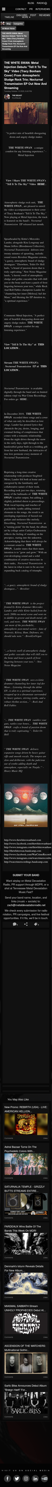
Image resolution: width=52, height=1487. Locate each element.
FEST (33, 15)
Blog (8, 23)
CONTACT (20, 9)
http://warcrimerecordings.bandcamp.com (26, 861)
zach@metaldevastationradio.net (25, 905)
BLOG (31, 3)
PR (31, 9)
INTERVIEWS (43, 9)
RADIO (40, 3)
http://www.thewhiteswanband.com (22, 840)
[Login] (45, 3)
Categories (18, 23)
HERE (41, 184)
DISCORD (21, 15)
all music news (8, 28)
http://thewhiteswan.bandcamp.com (23, 850)
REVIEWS (44, 15)
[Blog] (3, 54)
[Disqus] (25, 969)
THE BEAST (17, 95)
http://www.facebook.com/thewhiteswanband (27, 843)
